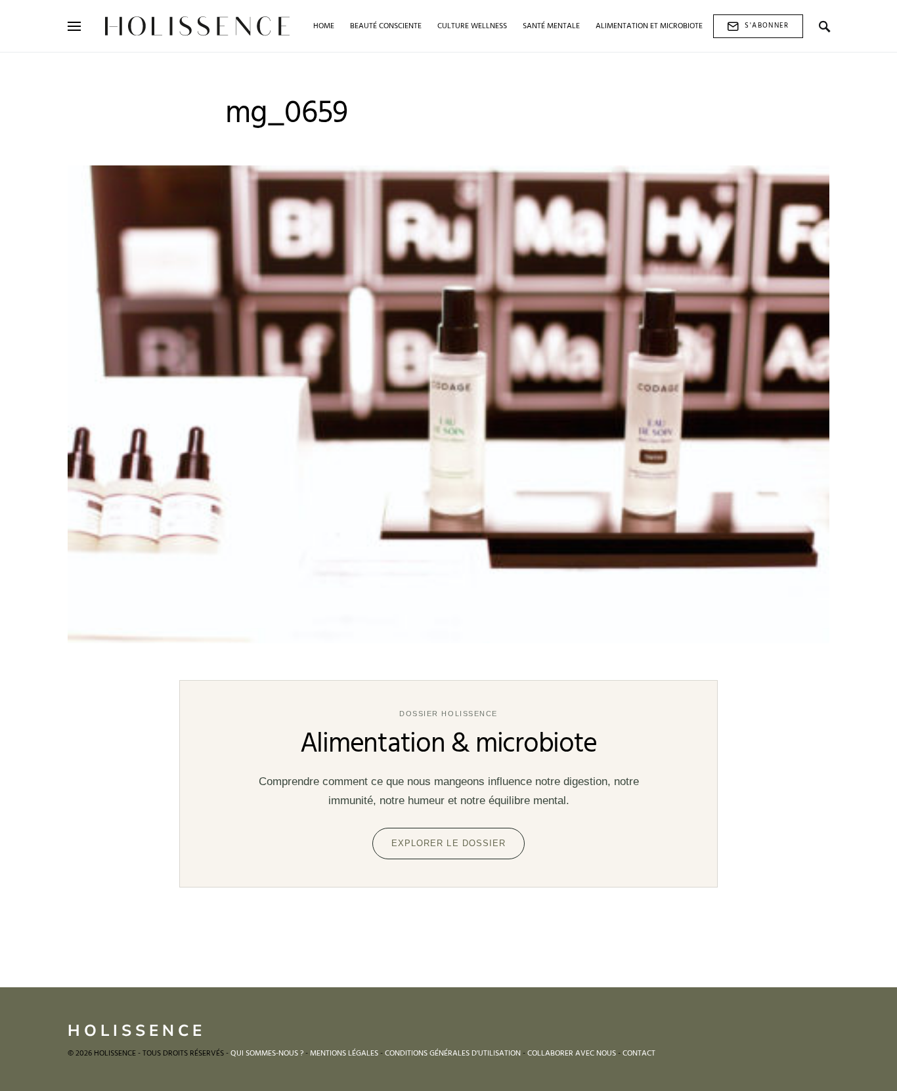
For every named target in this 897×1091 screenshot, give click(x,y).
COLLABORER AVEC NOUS (571, 1053)
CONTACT (639, 1053)
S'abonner (767, 26)
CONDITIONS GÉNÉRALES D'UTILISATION (453, 1053)
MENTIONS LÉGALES (344, 1053)
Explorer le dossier (448, 843)
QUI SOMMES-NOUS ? (266, 1053)
